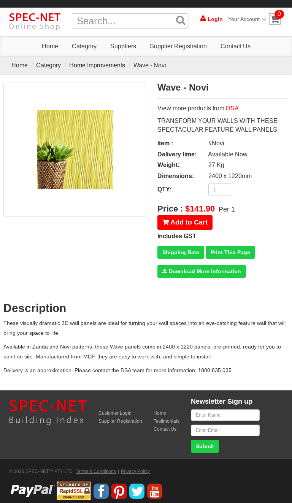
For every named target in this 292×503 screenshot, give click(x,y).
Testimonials (166, 421)
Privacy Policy (135, 471)
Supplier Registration (178, 46)
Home (50, 46)
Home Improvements (97, 65)
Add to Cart (188, 222)
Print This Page (230, 252)
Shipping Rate (180, 252)
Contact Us (236, 46)
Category (84, 46)
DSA (232, 108)
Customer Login (115, 413)
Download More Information (204, 271)
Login (215, 19)
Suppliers (123, 46)
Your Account (244, 19)
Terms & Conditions (96, 471)
